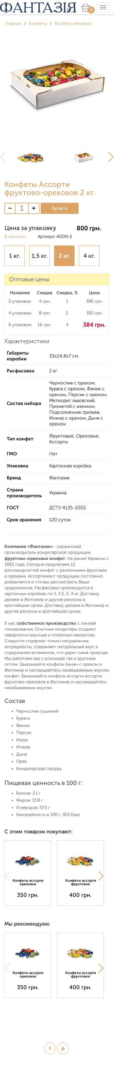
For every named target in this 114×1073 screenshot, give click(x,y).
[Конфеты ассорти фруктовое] (80, 860)
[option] (30, 157)
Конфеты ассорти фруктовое (80, 882)
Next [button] (101, 876)
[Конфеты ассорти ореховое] (27, 860)
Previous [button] (7, 876)
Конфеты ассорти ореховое (28, 882)
